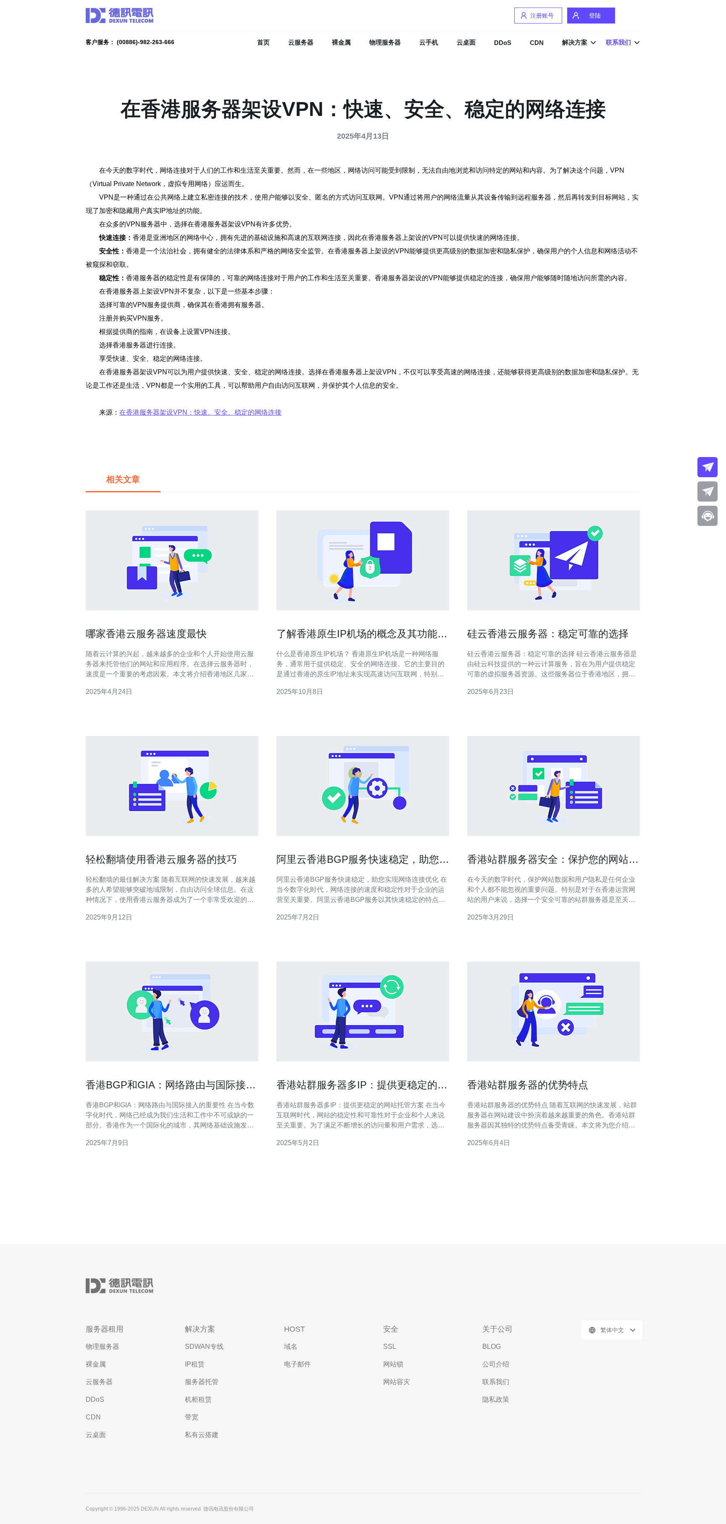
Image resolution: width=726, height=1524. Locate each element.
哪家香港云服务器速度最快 (146, 633)
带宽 (191, 1417)
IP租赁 (195, 1364)
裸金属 (341, 42)
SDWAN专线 (204, 1346)
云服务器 (300, 42)
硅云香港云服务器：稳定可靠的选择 (548, 633)
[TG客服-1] (707, 467)
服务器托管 (201, 1381)
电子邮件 (297, 1364)
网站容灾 (396, 1381)
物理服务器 (385, 42)
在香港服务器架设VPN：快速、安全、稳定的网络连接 (200, 412)
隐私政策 (495, 1399)
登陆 (595, 15)
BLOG (491, 1346)
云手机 (428, 42)
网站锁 (393, 1364)
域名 (290, 1346)
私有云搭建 (201, 1434)
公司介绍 (495, 1364)
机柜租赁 (198, 1399)
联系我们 (495, 1381)
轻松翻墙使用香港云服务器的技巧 (161, 859)
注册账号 (542, 15)
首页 (263, 42)
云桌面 (466, 42)
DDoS (502, 42)
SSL (389, 1346)
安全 (390, 1329)
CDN (537, 42)
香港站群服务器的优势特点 (527, 1084)
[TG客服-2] (707, 491)
